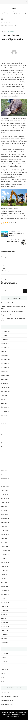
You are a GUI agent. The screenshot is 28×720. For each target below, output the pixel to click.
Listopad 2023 (5, 431)
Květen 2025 (5, 367)
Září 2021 (4, 511)
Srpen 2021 (4, 515)
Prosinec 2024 (5, 387)
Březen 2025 (5, 375)
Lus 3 (14, 7)
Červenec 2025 (5, 359)
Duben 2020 (4, 558)
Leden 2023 (4, 463)
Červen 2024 (5, 407)
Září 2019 (4, 582)
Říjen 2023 (4, 435)
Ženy (2, 681)
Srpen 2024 (4, 403)
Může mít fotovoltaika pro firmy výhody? (12, 311)
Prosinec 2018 (5, 614)
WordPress (19, 716)
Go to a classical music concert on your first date (13, 319)
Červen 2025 (5, 363)
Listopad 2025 (5, 347)
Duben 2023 (4, 455)
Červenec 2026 (5, 331)
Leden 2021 (4, 530)
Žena (2, 677)
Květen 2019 (5, 594)
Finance (3, 657)
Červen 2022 (5, 479)
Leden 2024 (4, 423)
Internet (4, 661)
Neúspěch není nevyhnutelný (5, 271)
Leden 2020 (4, 570)
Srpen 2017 (4, 642)
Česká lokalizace (7, 704)
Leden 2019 (4, 610)
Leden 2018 (4, 634)
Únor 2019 (4, 606)
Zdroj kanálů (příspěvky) (9, 696)
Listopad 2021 (5, 503)
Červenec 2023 (5, 443)
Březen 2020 (5, 562)
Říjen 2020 (4, 538)
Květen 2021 (5, 522)
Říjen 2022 (4, 471)
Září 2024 (4, 399)
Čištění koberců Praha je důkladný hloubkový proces (9, 282)
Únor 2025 (4, 379)
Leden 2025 (4, 383)
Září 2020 (4, 542)
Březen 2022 (5, 487)
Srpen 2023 (4, 439)
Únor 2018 (4, 630)
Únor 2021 (4, 526)
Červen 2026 (5, 335)
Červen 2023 (5, 447)
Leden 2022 (4, 495)
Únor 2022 (4, 491)
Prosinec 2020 (5, 534)
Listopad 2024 (5, 391)
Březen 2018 (5, 626)
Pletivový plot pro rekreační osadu (10, 303)
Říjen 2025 (4, 351)
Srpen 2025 (4, 355)
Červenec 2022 (5, 475)
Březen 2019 (5, 602)
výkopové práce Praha (7, 177)
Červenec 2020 (5, 550)
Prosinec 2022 (5, 467)
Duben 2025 (4, 371)
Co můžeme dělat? (6, 260)
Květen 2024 (5, 411)
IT (1, 665)
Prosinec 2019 (5, 574)
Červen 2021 (5, 519)
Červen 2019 (5, 590)
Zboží (3, 673)
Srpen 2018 (4, 622)
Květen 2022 (5, 483)
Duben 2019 (4, 598)
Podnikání (11, 31)
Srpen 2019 (4, 586)
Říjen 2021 (4, 507)
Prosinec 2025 (5, 343)
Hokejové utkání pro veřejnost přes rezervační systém (13, 307)
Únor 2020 (4, 566)
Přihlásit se (5, 692)
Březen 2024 (5, 419)
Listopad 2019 (5, 578)
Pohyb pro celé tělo (6, 315)
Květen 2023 (5, 451)
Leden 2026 (4, 339)
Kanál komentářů (7, 700)
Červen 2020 (5, 554)
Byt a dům (4, 653)
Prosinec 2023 (5, 427)
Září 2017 (4, 638)
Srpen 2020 (4, 546)
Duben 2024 (4, 415)
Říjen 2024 (4, 395)
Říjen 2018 (4, 618)
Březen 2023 (5, 459)
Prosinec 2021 (5, 499)
